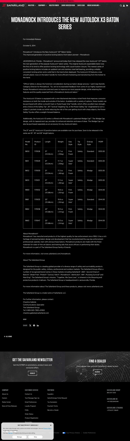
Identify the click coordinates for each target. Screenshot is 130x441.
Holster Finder (54, 5)
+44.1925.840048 (112, 401)
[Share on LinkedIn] (38, 325)
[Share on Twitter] (30, 325)
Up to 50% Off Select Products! (65, 1)
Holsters (31, 5)
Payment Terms (52, 406)
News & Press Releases (9, 406)
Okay (35, 437)
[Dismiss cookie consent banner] (51, 425)
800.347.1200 (111, 393)
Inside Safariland (93, 5)
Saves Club (81, 5)
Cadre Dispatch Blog (68, 5)
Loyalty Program (30, 406)
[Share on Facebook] (34, 325)
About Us (5, 394)
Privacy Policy (47, 428)
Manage (19, 437)
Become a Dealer (53, 410)
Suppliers (50, 394)
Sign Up (32, 373)
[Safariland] (13, 5)
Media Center (6, 402)
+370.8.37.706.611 (112, 410)
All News (9, 336)
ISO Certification (54, 433)
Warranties (28, 422)
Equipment (41, 5)
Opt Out (10, 433)
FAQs (26, 410)
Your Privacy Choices (73, 433)
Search (97, 372)
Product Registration (31, 418)
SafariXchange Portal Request (57, 398)
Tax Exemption (52, 402)
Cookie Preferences (89, 433)
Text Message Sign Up (32, 398)
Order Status (29, 414)
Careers (4, 398)
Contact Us (28, 394)
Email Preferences (31, 402)
